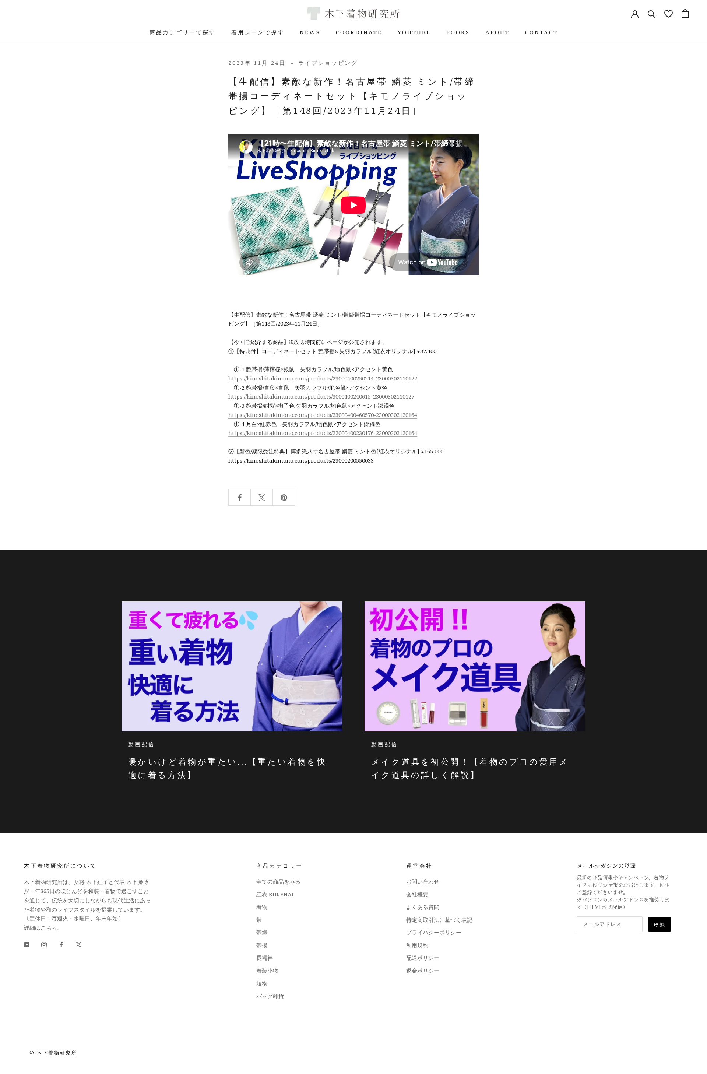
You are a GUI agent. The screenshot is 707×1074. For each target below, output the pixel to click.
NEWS (310, 32)
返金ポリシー (422, 970)
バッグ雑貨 (270, 996)
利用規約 (417, 945)
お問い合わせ (422, 881)
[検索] (651, 13)
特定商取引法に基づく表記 (439, 919)
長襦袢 (264, 957)
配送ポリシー (422, 957)
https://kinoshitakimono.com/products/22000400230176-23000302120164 (322, 432)
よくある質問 (422, 906)
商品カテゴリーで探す (183, 32)
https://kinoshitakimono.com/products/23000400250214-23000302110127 (322, 378)
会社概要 (417, 894)
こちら (49, 927)
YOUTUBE (414, 32)
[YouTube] (26, 944)
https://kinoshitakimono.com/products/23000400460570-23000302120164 (322, 414)
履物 (261, 983)
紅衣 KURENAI (274, 894)
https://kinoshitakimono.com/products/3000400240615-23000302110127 (321, 396)
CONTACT (541, 32)
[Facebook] (61, 944)
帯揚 (261, 945)
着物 (261, 906)
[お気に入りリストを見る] (668, 13)
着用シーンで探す (257, 32)
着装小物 (267, 970)
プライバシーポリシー (433, 932)
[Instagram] (44, 944)
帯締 (261, 932)
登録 (659, 924)
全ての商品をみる (278, 881)
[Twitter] (78, 944)
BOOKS (458, 32)
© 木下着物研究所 (53, 1052)
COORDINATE (359, 32)
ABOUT (497, 32)
